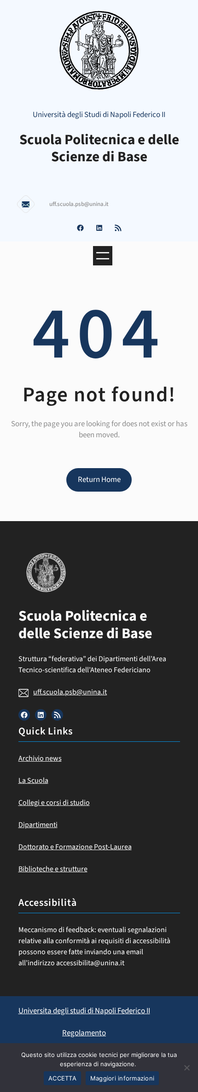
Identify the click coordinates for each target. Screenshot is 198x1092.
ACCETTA (62, 1078)
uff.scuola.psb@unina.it (70, 692)
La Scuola (33, 780)
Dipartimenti (38, 825)
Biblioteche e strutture (52, 869)
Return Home (99, 479)
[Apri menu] (102, 255)
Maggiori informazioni (122, 1078)
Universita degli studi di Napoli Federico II (84, 1010)
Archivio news (40, 758)
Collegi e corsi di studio (54, 803)
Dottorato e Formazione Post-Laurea (75, 847)
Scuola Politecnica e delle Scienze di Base (99, 148)
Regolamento (84, 1033)
